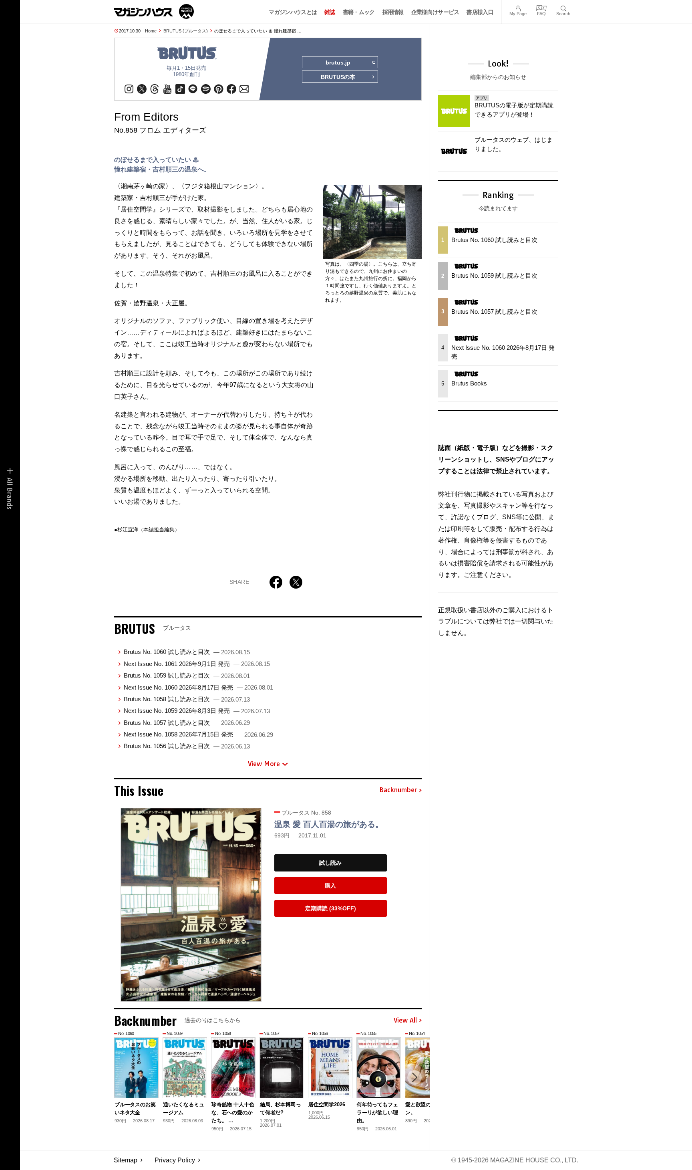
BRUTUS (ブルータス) (185, 30)
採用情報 (393, 12)
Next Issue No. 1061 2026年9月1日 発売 (197, 663)
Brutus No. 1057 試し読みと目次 (187, 722)
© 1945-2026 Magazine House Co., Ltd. (514, 1160)
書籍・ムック (359, 12)
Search (563, 7)
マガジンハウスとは (293, 12)
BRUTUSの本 (338, 77)
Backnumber (398, 790)
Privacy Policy (175, 1160)
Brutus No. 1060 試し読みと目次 (187, 651)
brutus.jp (338, 62)
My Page (518, 7)
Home (151, 30)
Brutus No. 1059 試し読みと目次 (187, 675)
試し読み (330, 862)
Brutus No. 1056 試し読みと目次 (187, 745)
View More (264, 764)
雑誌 (329, 12)
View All (405, 1020)
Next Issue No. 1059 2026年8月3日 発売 (197, 710)
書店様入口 (480, 12)
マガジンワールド (154, 11)
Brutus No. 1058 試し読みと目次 (187, 699)
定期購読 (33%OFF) (330, 908)
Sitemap (125, 1160)
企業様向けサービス (435, 12)
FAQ (541, 7)
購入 (330, 885)
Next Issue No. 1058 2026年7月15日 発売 (198, 734)
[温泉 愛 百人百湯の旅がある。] (191, 905)
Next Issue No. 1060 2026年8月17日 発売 (198, 687)
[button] (414, 1077)
